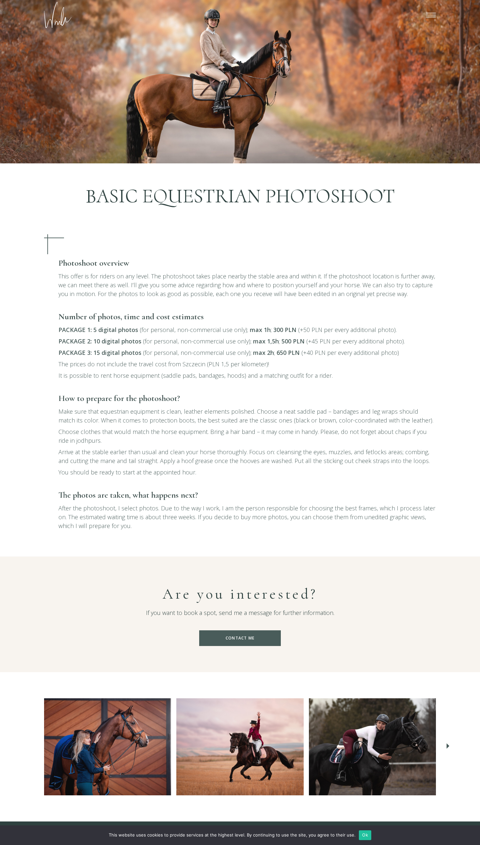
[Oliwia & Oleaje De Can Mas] (239, 746)
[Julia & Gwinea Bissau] (372, 746)
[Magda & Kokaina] (107, 746)
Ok (365, 834)
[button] (447, 746)
